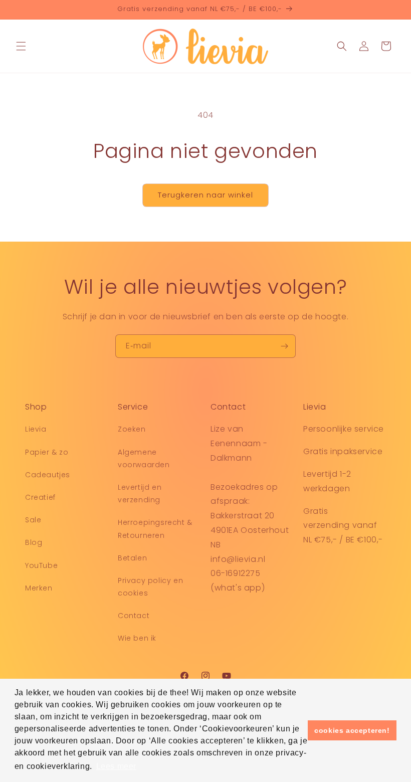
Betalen (132, 558)
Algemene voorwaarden (144, 458)
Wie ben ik (137, 638)
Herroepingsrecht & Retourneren (155, 528)
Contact (133, 616)
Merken (39, 588)
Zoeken (132, 429)
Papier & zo (47, 452)
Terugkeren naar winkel (205, 194)
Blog (33, 542)
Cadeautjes (47, 475)
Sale (33, 520)
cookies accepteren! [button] (351, 730)
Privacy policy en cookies (150, 586)
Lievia (36, 429)
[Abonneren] (284, 346)
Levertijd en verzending (139, 493)
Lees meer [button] (116, 766)
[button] (21, 46)
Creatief (40, 497)
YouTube (41, 565)
